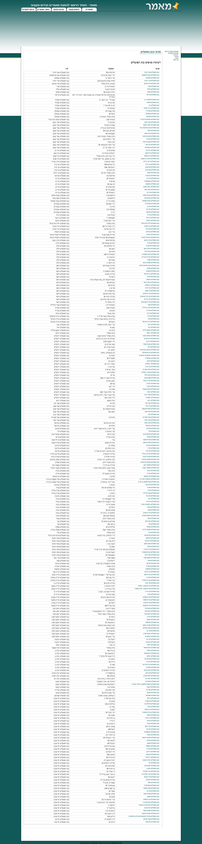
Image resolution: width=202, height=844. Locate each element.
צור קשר (102, 843)
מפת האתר (94, 843)
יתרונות (175, 55)
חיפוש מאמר (74, 9)
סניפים (119, 843)
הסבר (176, 58)
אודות (176, 56)
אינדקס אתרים (84, 843)
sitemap (113, 843)
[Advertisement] (101, 29)
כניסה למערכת (28, 9)
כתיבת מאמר (58, 9)
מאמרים (89, 9)
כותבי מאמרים (43, 9)
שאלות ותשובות (173, 53)
